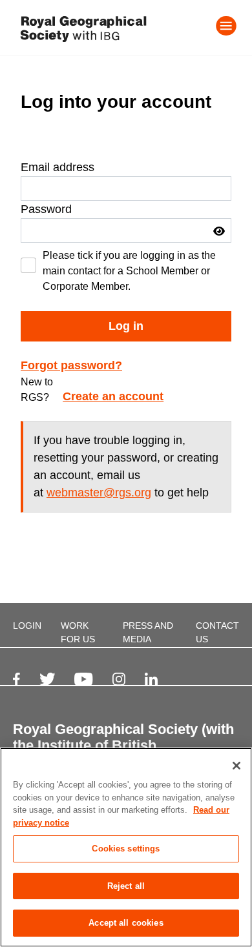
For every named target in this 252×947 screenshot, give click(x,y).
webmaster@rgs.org (99, 492)
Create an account (113, 396)
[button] (219, 231)
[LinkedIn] (151, 679)
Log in (126, 326)
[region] (126, 847)
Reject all (126, 886)
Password (46, 209)
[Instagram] (118, 679)
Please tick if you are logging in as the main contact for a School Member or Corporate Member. (129, 271)
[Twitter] (47, 679)
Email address (57, 167)
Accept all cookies (126, 923)
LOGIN (27, 625)
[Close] (236, 765)
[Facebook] (16, 679)
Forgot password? (71, 365)
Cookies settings (126, 848)
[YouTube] (83, 679)
